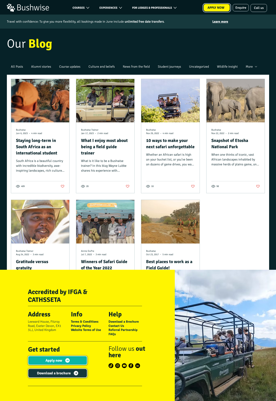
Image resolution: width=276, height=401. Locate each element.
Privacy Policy (81, 326)
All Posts (17, 67)
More (249, 67)
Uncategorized (199, 67)
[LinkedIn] (137, 365)
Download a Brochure (124, 322)
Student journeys (169, 67)
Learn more (220, 22)
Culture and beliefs (101, 67)
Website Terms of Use (86, 330)
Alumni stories (41, 67)
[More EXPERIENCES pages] (120, 7)
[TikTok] (111, 365)
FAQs (112, 334)
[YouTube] (124, 365)
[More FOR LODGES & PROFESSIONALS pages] (175, 7)
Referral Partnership (123, 330)
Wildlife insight (227, 67)
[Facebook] (131, 365)
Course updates (69, 67)
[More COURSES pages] (87, 7)
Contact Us (116, 326)
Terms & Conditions (84, 322)
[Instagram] (117, 365)
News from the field (136, 67)
